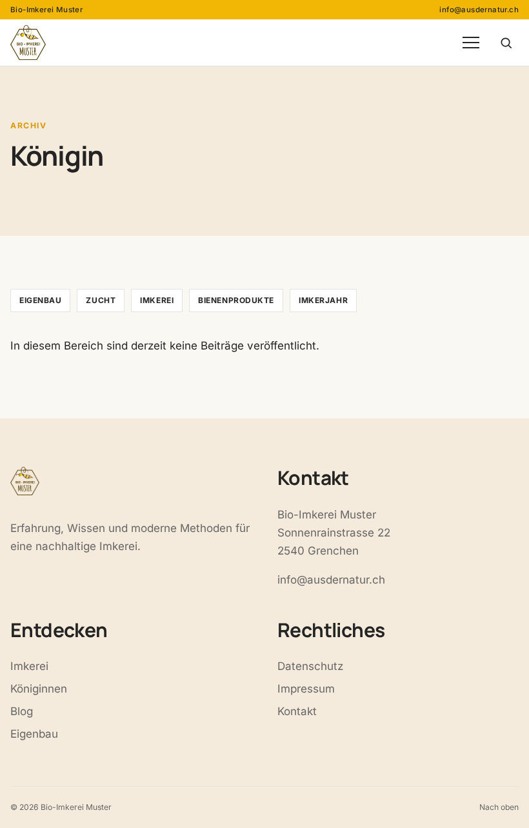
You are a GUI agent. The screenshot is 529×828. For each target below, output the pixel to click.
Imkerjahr (323, 300)
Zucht (100, 300)
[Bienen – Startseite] (28, 42)
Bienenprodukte (236, 300)
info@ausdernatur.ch (479, 9)
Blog (21, 711)
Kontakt (297, 711)
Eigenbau (40, 300)
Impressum (306, 688)
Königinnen (38, 688)
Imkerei (157, 300)
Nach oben (499, 807)
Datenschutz (310, 666)
